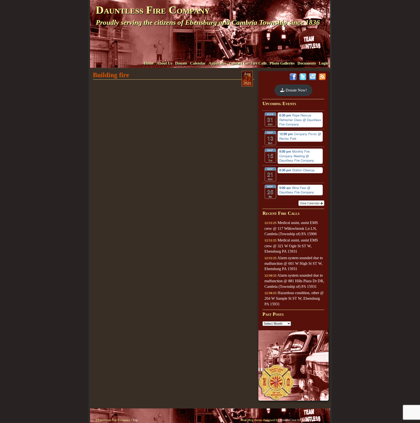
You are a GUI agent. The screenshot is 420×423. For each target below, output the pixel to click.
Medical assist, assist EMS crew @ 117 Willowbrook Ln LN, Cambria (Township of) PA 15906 (291, 228)
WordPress (308, 420)
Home (149, 63)
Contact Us (238, 63)
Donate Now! (296, 90)
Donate (181, 63)
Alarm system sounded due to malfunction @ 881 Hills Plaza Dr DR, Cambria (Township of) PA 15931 (294, 281)
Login (324, 63)
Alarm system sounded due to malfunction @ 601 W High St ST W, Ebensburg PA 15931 (293, 263)
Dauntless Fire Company (153, 10)
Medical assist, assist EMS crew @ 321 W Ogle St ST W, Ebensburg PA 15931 (291, 245)
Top (135, 420)
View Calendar (310, 203)
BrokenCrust (288, 420)
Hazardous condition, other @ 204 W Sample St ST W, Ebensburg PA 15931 (294, 298)
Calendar (198, 63)
